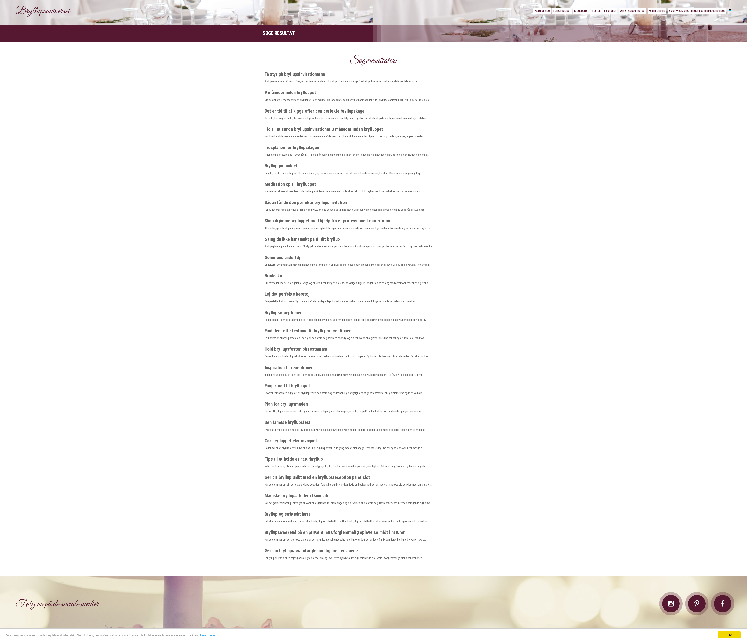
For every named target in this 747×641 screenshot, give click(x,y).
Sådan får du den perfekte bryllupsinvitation (306, 202)
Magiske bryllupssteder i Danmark (296, 495)
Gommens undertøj (282, 257)
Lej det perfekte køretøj (287, 294)
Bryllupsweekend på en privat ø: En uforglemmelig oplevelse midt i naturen (335, 532)
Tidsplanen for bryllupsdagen (292, 147)
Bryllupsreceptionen (283, 312)
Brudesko (273, 276)
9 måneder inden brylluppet (290, 92)
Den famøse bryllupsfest (287, 422)
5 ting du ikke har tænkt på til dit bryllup (302, 239)
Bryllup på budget (281, 166)
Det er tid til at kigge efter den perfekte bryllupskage (315, 111)
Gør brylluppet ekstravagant (291, 441)
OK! (729, 634)
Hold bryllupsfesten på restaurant (296, 349)
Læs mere (207, 634)
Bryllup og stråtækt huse (288, 514)
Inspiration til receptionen (289, 367)
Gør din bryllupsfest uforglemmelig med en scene (311, 550)
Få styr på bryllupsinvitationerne (295, 74)
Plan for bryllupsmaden (286, 404)
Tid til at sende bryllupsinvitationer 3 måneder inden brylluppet (324, 129)
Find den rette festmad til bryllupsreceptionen (308, 331)
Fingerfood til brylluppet (287, 386)
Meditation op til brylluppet (290, 184)
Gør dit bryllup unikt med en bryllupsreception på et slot (317, 477)
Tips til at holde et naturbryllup (294, 459)
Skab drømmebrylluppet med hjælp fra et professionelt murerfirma (327, 221)
